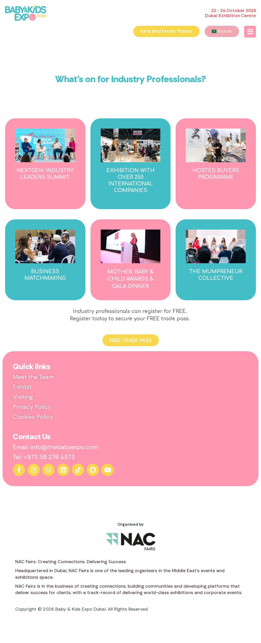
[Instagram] (34, 470)
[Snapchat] (93, 470)
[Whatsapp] (48, 470)
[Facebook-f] (19, 470)
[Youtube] (107, 470)
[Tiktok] (78, 470)
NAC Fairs (79, 571)
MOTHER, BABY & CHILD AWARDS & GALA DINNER (131, 279)
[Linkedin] (63, 470)
